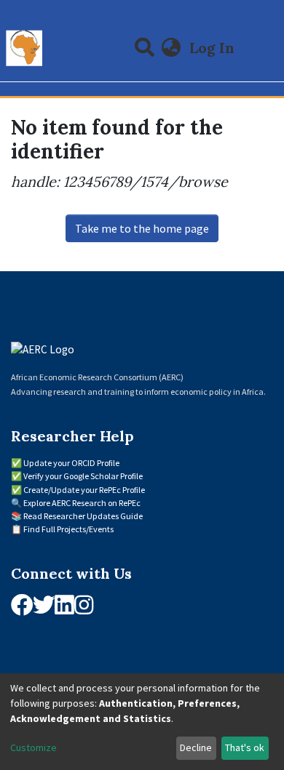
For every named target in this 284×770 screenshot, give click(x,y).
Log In (213, 48)
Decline (196, 747)
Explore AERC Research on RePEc (82, 502)
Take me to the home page (142, 228)
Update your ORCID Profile (71, 462)
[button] (171, 48)
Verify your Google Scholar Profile (83, 475)
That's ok (244, 747)
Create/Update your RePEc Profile (84, 489)
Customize (33, 747)
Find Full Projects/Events (68, 529)
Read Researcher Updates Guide (83, 515)
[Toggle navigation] (263, 48)
